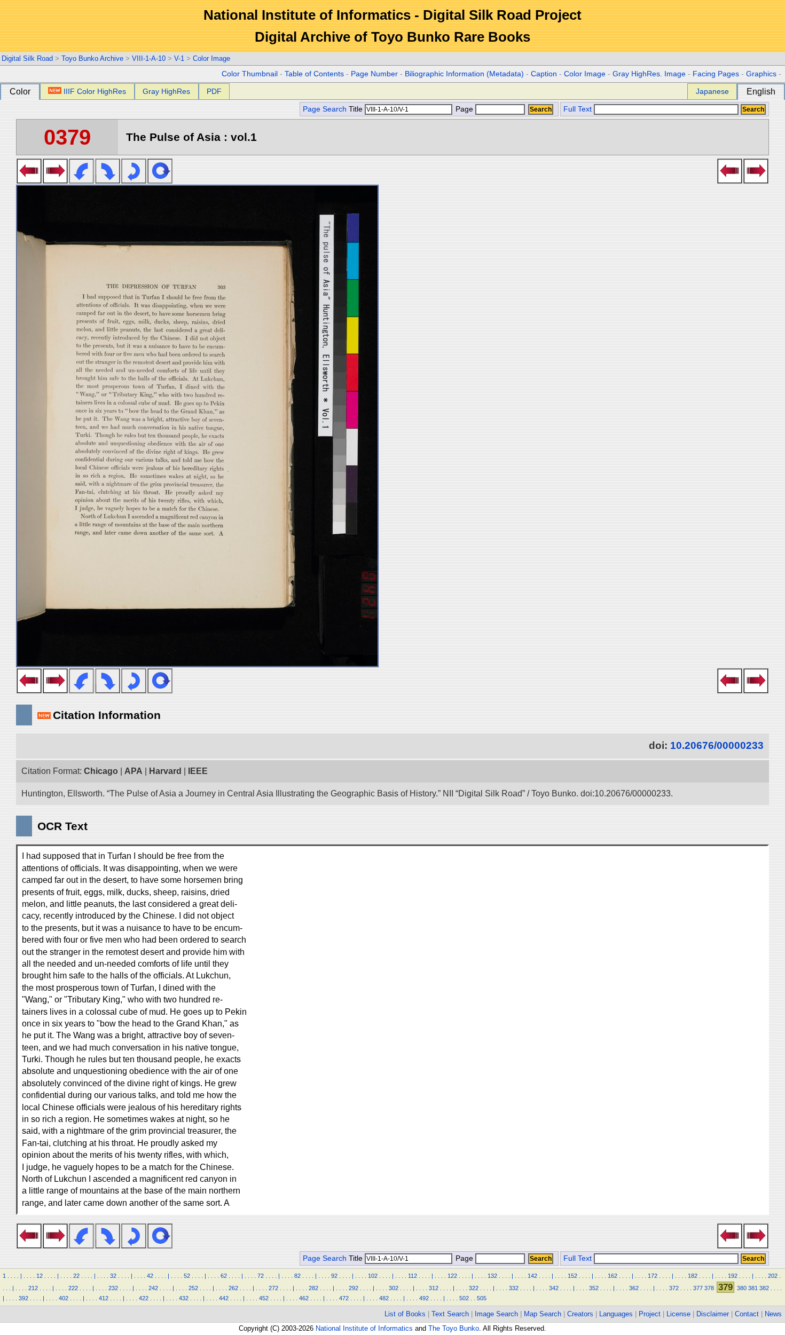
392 (23, 1298)
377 (698, 1288)
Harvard (165, 771)
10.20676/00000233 (717, 745)
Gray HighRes (166, 91)
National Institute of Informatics (364, 1328)
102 (373, 1276)
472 (344, 1298)
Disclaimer (712, 1314)
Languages (616, 1314)
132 (492, 1276)
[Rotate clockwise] (107, 180)
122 (452, 1276)
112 (412, 1276)
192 (732, 1276)
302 (393, 1288)
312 (433, 1288)
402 (63, 1298)
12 (39, 1276)
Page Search (325, 109)
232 (113, 1288)
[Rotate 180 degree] (133, 180)
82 (297, 1276)
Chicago (101, 771)
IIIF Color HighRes (95, 91)
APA (133, 771)
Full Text (577, 109)
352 (594, 1288)
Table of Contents (314, 74)
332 (514, 1288)
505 (481, 1298)
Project (650, 1314)
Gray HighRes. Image (649, 74)
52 (187, 1276)
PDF (214, 91)
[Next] (55, 180)
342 (554, 1288)
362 (634, 1288)
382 (764, 1288)
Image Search (496, 1314)
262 (233, 1288)
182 (692, 1276)
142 (532, 1276)
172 (652, 1276)
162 (612, 1276)
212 (33, 1288)
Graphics (761, 74)
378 (709, 1288)
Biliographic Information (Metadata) (464, 74)
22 (76, 1276)
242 (153, 1288)
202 (773, 1276)
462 (304, 1298)
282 (313, 1288)
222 (73, 1288)
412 (103, 1298)
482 (384, 1298)
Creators (580, 1314)
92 (334, 1276)
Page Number (374, 74)
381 (753, 1288)
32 (113, 1276)
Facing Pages (716, 74)
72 (260, 1276)
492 (424, 1298)
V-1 (179, 58)
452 (264, 1298)
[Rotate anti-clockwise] (81, 180)
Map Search (542, 1314)
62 (224, 1276)
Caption (544, 74)
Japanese (712, 91)
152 (572, 1276)
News (773, 1314)
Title (357, 109)
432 (184, 1298)
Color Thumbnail (250, 74)
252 (193, 1288)
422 (143, 1298)
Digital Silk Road (27, 58)
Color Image (211, 58)
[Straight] (159, 180)
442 (224, 1298)
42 (150, 1276)
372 (674, 1288)
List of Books (405, 1314)
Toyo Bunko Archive (92, 58)
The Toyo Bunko (453, 1328)
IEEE (198, 771)
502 (464, 1298)
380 (742, 1288)
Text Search (450, 1314)
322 (473, 1288)
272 (273, 1288)
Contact (747, 1314)
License (678, 1314)
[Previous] (29, 180)
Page (464, 109)
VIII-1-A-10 (149, 58)
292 (353, 1288)
